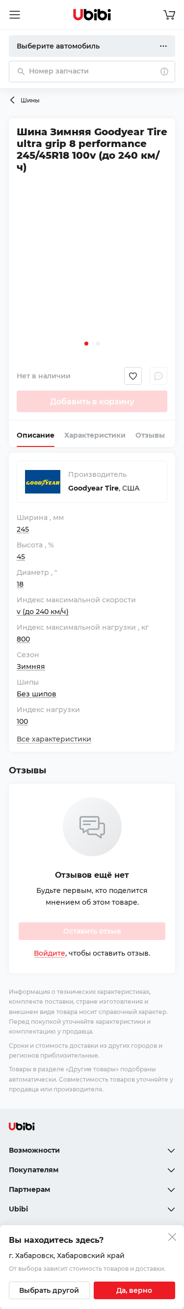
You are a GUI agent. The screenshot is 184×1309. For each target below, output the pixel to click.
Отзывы (150, 435)
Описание (35, 435)
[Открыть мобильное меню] (15, 15)
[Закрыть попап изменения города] (172, 1238)
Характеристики (95, 435)
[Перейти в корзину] (169, 15)
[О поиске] (164, 71)
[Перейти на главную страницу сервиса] (92, 15)
